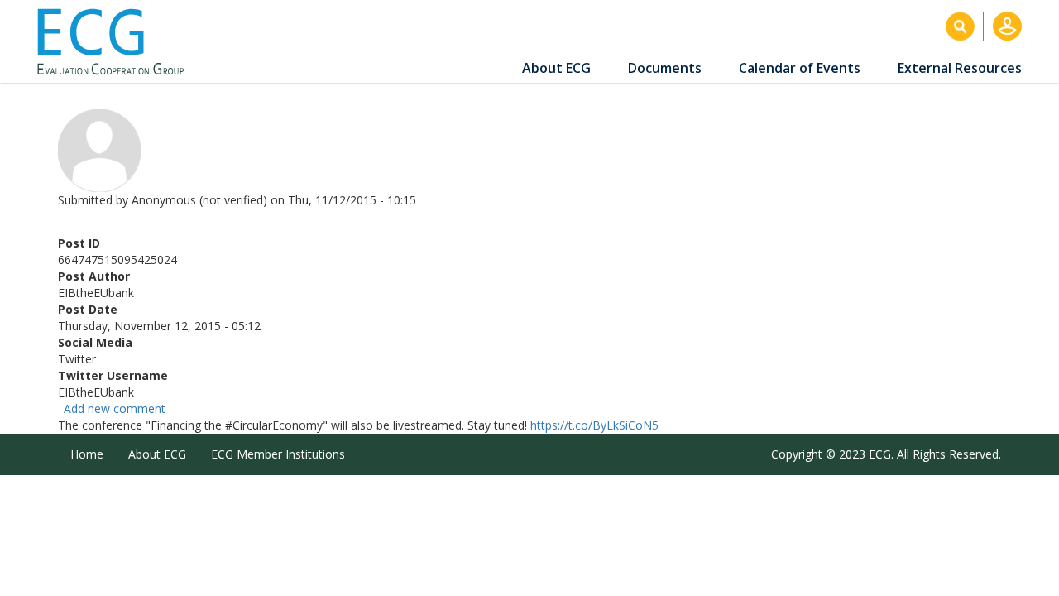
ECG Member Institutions (278, 454)
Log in (1007, 26)
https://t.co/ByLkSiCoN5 (594, 425)
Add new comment (114, 408)
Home (86, 454)
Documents (665, 68)
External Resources (960, 68)
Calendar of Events (799, 68)
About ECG (556, 68)
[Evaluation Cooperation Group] (116, 41)
